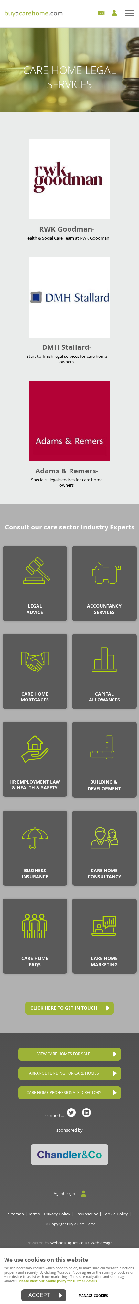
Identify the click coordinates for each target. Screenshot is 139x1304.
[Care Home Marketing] (104, 951)
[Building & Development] (104, 775)
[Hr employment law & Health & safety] (34, 775)
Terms (34, 1214)
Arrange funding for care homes (64, 1073)
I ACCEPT (38, 1295)
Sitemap (16, 1214)
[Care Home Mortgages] (34, 687)
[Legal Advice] (34, 599)
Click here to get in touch (63, 1008)
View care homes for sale (63, 1054)
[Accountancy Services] (104, 599)
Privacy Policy (57, 1214)
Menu (69, 14)
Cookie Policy (115, 1214)
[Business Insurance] (34, 864)
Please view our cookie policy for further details (58, 1281)
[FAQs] (34, 951)
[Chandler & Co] (69, 1163)
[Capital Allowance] (104, 687)
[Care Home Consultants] (104, 864)
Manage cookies (93, 1295)
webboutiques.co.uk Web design (81, 1243)
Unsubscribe (86, 1214)
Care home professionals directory (64, 1092)
